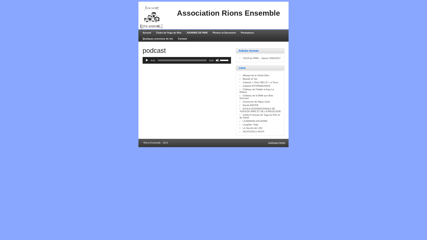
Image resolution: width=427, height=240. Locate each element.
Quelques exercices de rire (158, 38)
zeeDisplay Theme (276, 143)
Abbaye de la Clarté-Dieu (256, 75)
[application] (187, 60)
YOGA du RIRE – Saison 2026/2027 (262, 58)
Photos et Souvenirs (224, 32)
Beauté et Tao (250, 79)
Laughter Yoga (250, 124)
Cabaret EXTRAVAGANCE (256, 85)
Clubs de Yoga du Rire (168, 32)
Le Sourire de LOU (253, 128)
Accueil (147, 32)
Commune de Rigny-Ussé (256, 101)
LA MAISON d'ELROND (255, 121)
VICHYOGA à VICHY (253, 131)
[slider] (224, 60)
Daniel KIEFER (250, 105)
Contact (182, 38)
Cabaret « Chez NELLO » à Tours (260, 82)
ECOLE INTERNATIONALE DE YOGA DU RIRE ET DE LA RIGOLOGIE (260, 110)
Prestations (247, 32)
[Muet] (217, 60)
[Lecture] (147, 60)
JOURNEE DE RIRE (197, 32)
